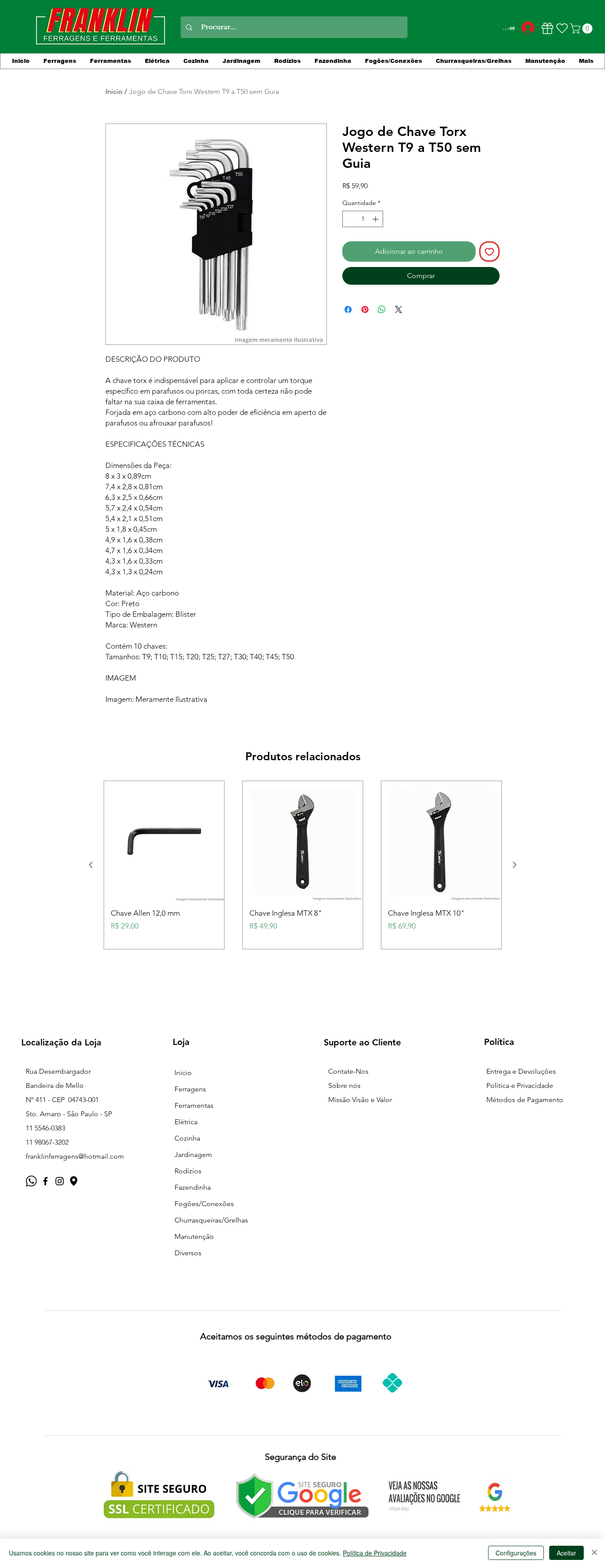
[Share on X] (398, 309)
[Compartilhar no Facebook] (348, 309)
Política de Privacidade (375, 1552)
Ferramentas (194, 1105)
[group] (302, 865)
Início (114, 91)
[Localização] (73, 1181)
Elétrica (186, 1122)
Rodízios (188, 1171)
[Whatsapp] (31, 1181)
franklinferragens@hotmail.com (75, 1156)
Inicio (183, 1072)
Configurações (516, 1552)
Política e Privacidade (519, 1085)
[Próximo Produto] (514, 864)
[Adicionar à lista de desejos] (489, 251)
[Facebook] (45, 1181)
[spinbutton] (363, 219)
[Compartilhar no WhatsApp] (381, 309)
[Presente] (547, 28)
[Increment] (376, 219)
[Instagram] (59, 1181)
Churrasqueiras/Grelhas (211, 1220)
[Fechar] (594, 1553)
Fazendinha (193, 1187)
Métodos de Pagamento (524, 1099)
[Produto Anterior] (90, 864)
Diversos (188, 1253)
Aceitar (566, 1552)
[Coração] (562, 28)
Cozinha (187, 1138)
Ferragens (190, 1089)
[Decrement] (349, 219)
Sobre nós (344, 1085)
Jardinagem (193, 1154)
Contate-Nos (348, 1071)
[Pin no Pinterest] (365, 309)
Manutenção (194, 1236)
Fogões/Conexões (204, 1203)
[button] (582, 28)
